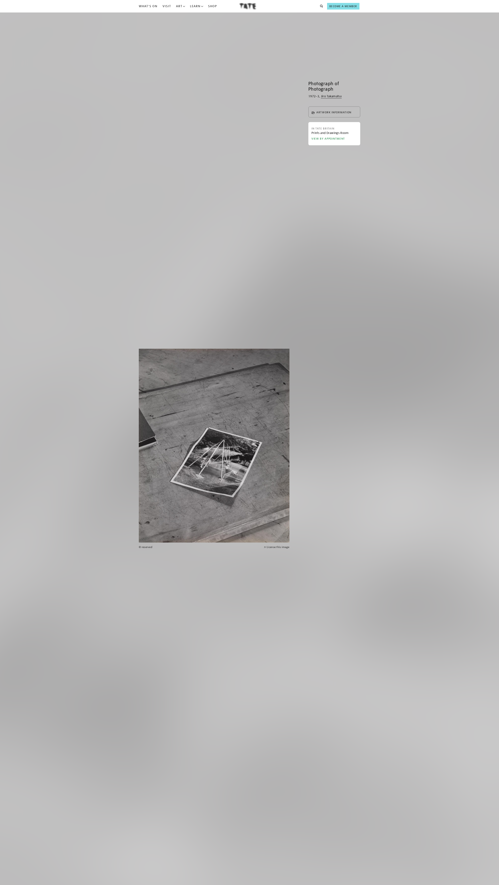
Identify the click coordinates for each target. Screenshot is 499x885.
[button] (320, 6)
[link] (199, 547)
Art (179, 6)
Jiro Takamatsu (331, 96)
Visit (167, 6)
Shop (212, 6)
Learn (195, 6)
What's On (148, 6)
